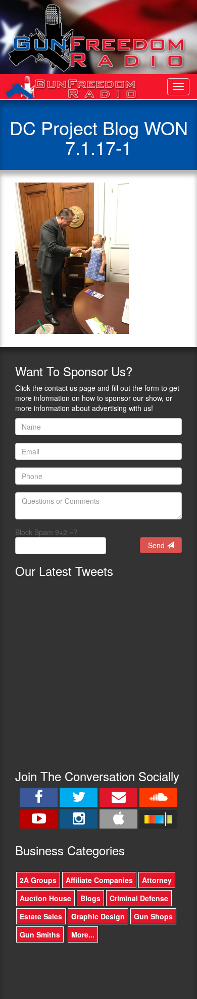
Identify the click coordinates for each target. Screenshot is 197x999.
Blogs (90, 898)
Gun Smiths (40, 934)
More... (82, 934)
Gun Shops (153, 916)
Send (157, 545)
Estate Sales (41, 916)
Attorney (157, 880)
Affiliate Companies (99, 880)
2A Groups (38, 880)
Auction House (45, 898)
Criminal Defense (139, 898)
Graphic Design (98, 916)
